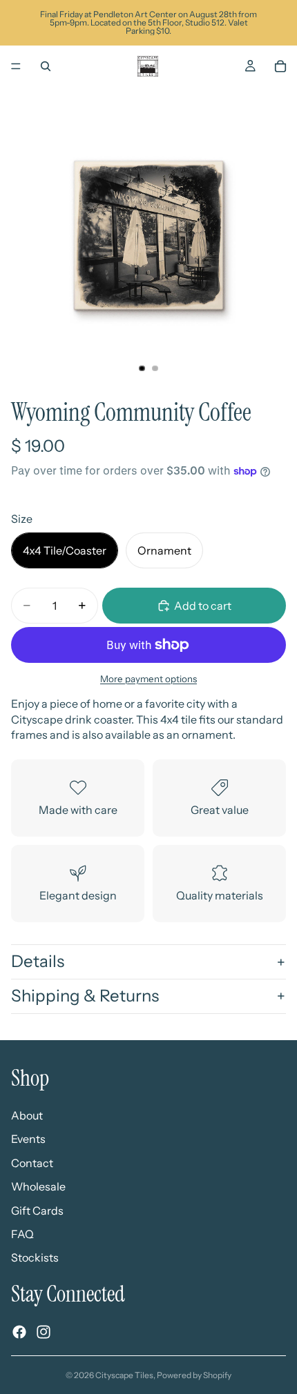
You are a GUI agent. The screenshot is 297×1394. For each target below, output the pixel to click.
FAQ (22, 1234)
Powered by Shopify (194, 1375)
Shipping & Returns (85, 996)
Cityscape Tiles (124, 1375)
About (27, 1115)
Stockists (35, 1257)
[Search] (45, 66)
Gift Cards (37, 1210)
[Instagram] (43, 1332)
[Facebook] (19, 1332)
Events (28, 1139)
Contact (32, 1163)
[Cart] (280, 66)
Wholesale (38, 1186)
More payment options (148, 678)
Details (37, 961)
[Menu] (16, 66)
